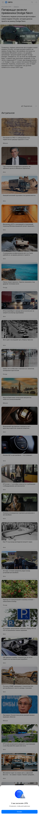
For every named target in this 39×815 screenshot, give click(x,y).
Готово (19, 812)
